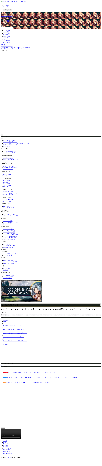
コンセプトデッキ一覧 (8, 207)
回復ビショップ (7, 201)
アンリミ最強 (6, 33)
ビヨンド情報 (6, 30)
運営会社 (5, 443)
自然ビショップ (7, 174)
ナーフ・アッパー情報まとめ (10, 159)
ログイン (5, 8)
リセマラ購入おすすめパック (10, 253)
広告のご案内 (6, 449)
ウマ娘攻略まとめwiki (8, 275)
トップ (5, 441)
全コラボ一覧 (6, 268)
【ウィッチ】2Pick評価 (9, 232)
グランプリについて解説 (9, 214)
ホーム (5, 3)
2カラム (5, 9)
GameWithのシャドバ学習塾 (10, 262)
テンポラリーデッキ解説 (9, 245)
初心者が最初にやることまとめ (11, 260)
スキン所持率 (6, 42)
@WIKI (5, 455)
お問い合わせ (6, 451)
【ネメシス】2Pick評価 (9, 239)
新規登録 (5, 6)
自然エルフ (6, 182)
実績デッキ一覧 (7, 206)
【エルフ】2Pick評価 (8, 229)
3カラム (10, 9)
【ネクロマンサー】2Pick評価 (10, 234)
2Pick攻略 (5, 34)
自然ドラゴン (6, 186)
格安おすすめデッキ (8, 169)
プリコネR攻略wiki (8, 276)
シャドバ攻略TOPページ (9, 140)
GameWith (9, 457)
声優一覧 (5, 270)
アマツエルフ (6, 175)
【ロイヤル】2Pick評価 (9, 230)
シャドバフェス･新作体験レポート (12, 153)
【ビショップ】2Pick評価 (9, 237)
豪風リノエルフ (7, 183)
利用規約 (5, 446)
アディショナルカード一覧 (10, 144)
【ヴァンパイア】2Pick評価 (10, 236)
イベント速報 (6, 36)
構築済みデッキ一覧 (8, 247)
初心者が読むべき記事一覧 (10, 263)
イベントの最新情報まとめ (10, 142)
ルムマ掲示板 (6, 40)
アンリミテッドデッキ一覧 (10, 193)
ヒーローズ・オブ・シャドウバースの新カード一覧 (16, 143)
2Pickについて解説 (7, 221)
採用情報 (5, 445)
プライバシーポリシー (8, 448)
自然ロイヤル (6, 180)
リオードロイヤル (7, 185)
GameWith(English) (7, 453)
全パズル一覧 (6, 146)
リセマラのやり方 (7, 255)
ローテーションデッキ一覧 (10, 167)
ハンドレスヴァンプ (8, 199)
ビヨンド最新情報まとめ (9, 151)
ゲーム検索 (6, 5)
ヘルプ (5, 442)
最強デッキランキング (8, 166)
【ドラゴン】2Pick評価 (9, 233)
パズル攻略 (6, 37)
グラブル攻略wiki (7, 278)
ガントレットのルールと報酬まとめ (12, 215)
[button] (52, 23)
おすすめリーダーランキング (10, 222)
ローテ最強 (6, 32)
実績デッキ (6, 39)
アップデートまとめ (8, 158)
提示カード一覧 (7, 224)
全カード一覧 (6, 244)
